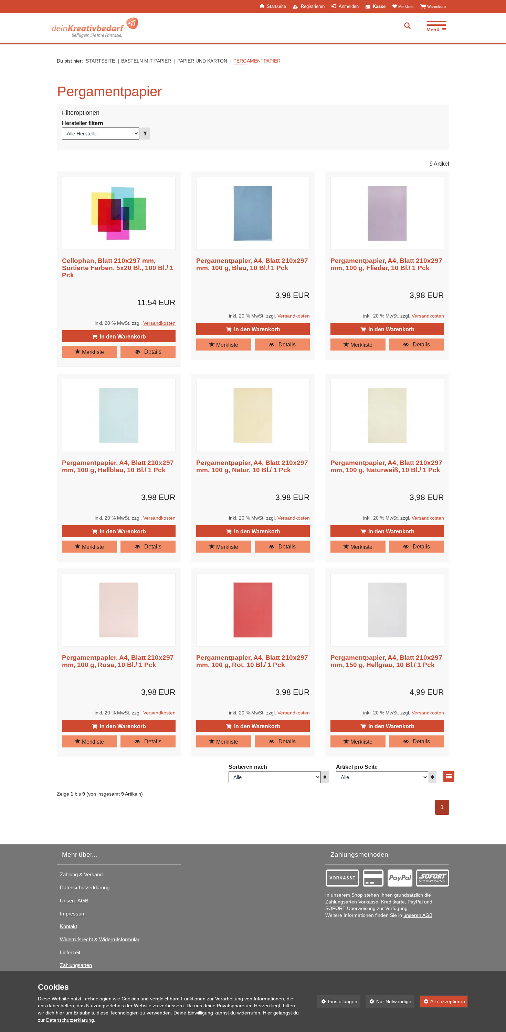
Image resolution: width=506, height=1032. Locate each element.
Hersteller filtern (82, 123)
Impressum (73, 914)
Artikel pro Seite (357, 767)
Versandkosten (159, 323)
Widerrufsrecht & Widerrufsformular (99, 939)
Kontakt (68, 926)
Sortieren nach (248, 767)
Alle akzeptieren (442, 1001)
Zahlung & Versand (81, 874)
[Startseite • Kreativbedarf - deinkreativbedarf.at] (95, 28)
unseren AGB (417, 915)
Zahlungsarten (76, 965)
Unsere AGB (74, 900)
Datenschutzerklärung (84, 887)
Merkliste (92, 352)
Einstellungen (337, 1001)
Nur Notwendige (389, 1001)
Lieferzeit (70, 952)
